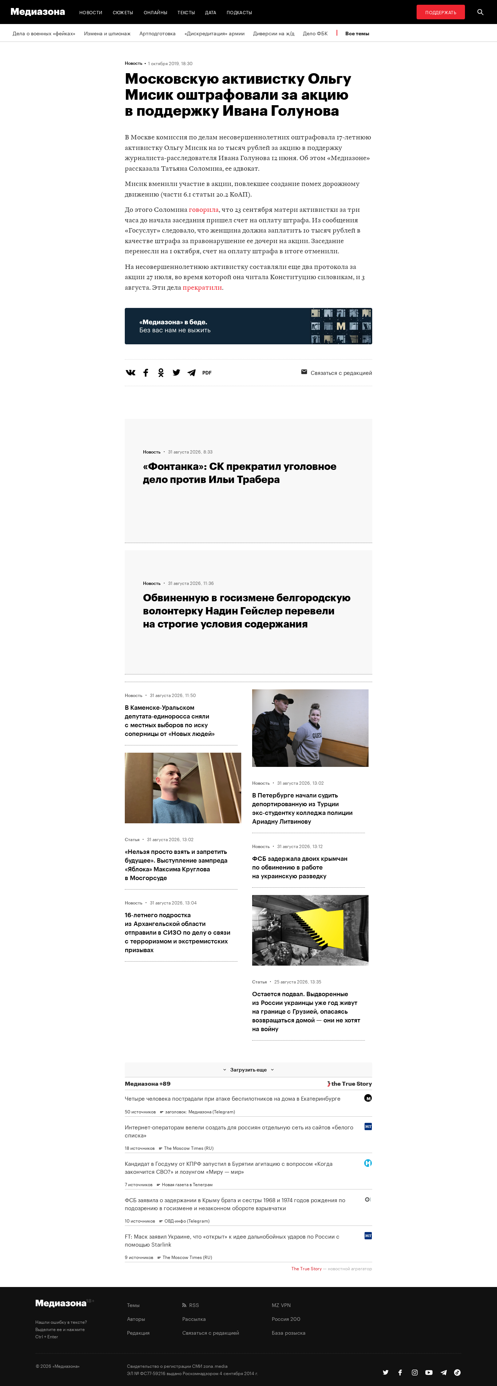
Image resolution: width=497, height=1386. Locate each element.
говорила (204, 210)
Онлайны (156, 11)
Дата (210, 11)
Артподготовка (157, 33)
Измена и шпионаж (107, 33)
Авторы (136, 1318)
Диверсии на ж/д (273, 33)
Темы (133, 1304)
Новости (91, 11)
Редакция (138, 1332)
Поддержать (440, 11)
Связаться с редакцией (341, 372)
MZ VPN (281, 1304)
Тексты (186, 11)
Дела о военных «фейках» (44, 33)
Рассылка (194, 1318)
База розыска (289, 1332)
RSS (192, 1304)
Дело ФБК (315, 33)
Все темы (357, 33)
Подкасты (240, 11)
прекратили (202, 288)
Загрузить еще (248, 1069)
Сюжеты (123, 11)
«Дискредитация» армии (214, 33)
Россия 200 (286, 1318)
